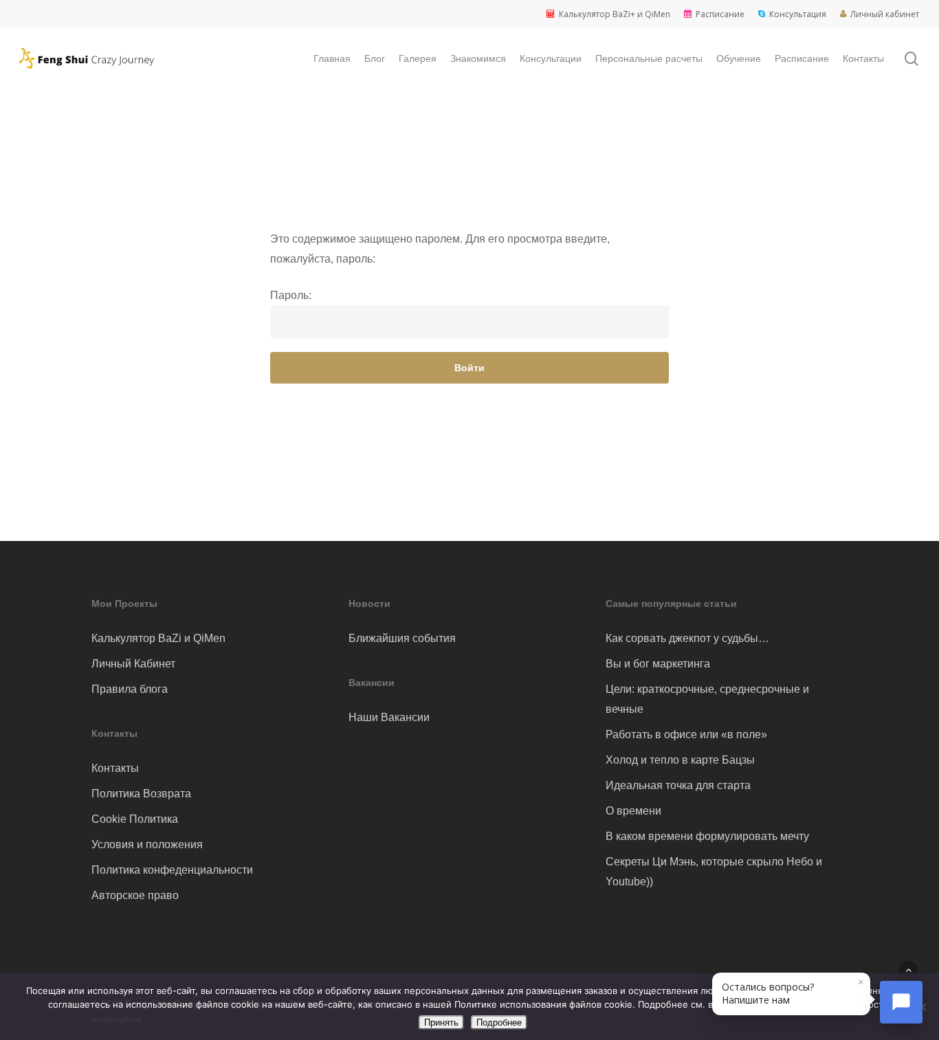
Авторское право (135, 895)
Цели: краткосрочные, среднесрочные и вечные (707, 699)
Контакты (115, 768)
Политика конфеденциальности (172, 870)
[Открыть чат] (901, 1002)
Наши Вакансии (389, 717)
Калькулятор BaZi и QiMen (158, 638)
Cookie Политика (134, 819)
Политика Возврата (141, 793)
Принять (441, 1022)
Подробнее (499, 1022)
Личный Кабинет (133, 664)
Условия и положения (147, 844)
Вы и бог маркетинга (658, 664)
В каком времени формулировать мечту (707, 836)
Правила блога (129, 689)
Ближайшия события (402, 638)
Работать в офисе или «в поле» (686, 734)
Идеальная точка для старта (678, 785)
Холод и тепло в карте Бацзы (680, 760)
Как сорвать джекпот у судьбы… (687, 638)
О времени (633, 811)
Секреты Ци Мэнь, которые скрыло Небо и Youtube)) (714, 871)
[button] (908, 970)
